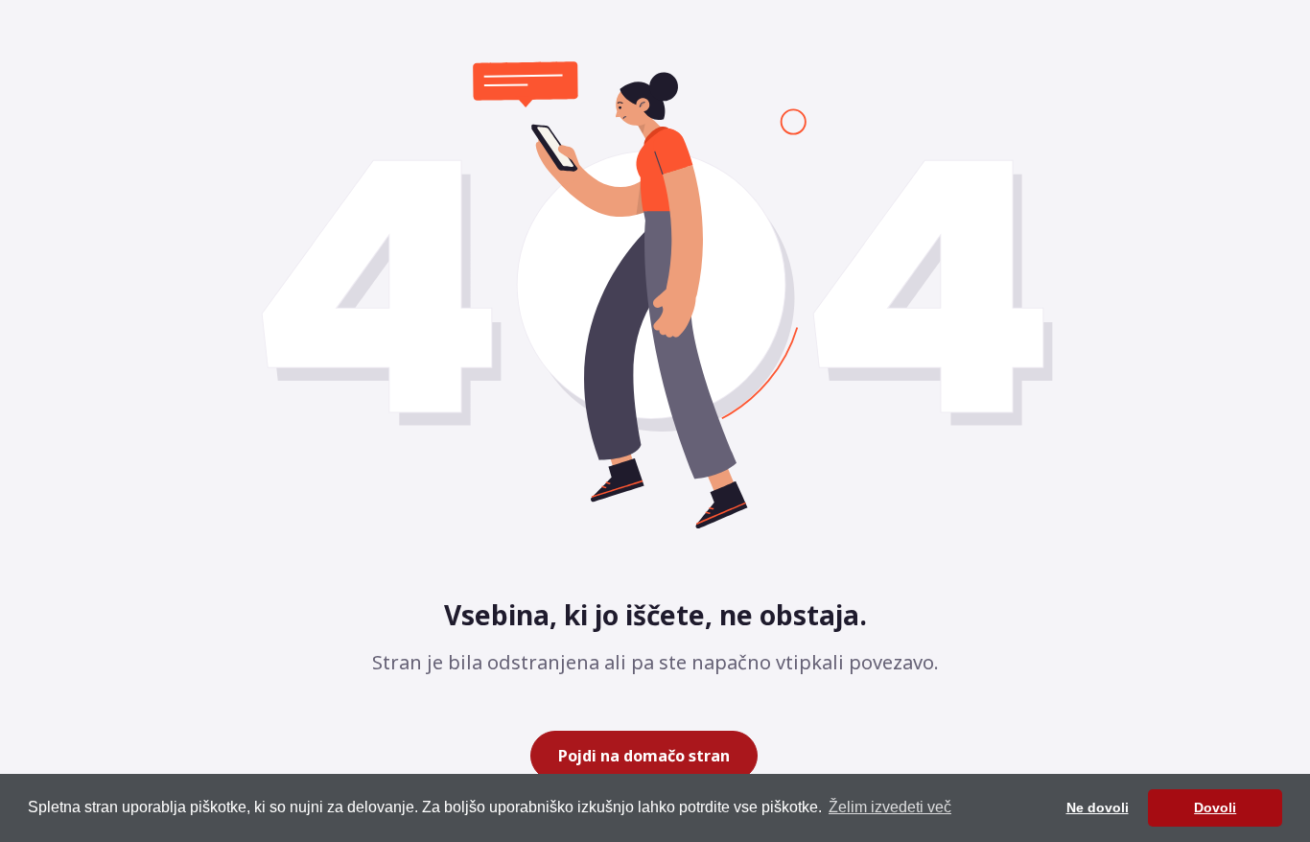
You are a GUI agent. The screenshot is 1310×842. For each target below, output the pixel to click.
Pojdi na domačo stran (644, 755)
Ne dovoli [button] (1097, 807)
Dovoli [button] (1215, 807)
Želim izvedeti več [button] (890, 807)
